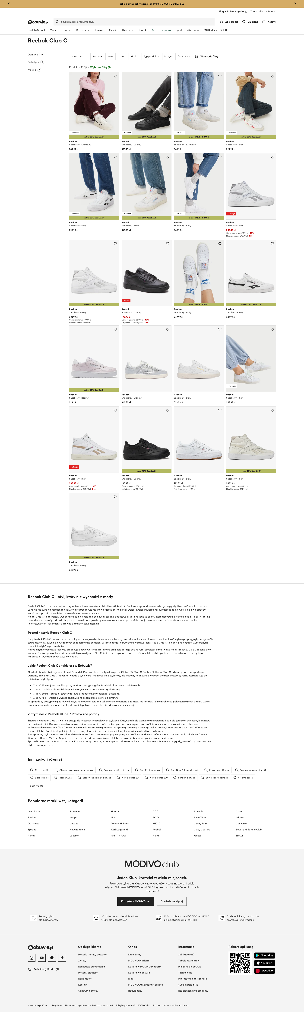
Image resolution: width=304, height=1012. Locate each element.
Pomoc (272, 11)
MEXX (156, 823)
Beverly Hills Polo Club (249, 829)
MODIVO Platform (138, 960)
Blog (221, 11)
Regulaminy (135, 990)
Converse (241, 823)
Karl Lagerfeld (119, 829)
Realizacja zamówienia (91, 966)
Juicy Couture (202, 829)
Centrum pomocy (88, 990)
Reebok (157, 829)
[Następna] (295, 4)
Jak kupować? (186, 954)
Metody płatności (88, 972)
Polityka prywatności (102, 1005)
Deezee (74, 823)
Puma (31, 835)
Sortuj (74, 56)
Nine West (200, 817)
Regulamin (57, 1005)
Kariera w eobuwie (139, 972)
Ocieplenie (183, 56)
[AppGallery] (264, 971)
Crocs (239, 811)
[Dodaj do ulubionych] (115, 76)
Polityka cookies (161, 1005)
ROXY (156, 817)
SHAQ (239, 835)
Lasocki (198, 811)
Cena (122, 56)
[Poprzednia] (9, 4)
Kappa (73, 817)
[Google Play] (264, 955)
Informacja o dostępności (192, 978)
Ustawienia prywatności (77, 1005)
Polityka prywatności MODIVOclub (133, 1005)
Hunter (115, 811)
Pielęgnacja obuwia (189, 966)
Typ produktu (151, 56)
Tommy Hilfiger (120, 823)
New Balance (77, 829)
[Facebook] (52, 958)
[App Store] (264, 963)
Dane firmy (134, 954)
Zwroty (82, 960)
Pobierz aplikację (237, 11)
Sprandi (32, 829)
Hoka (156, 835)
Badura (32, 817)
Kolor (111, 56)
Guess (197, 835)
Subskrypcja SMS (188, 984)
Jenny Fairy (200, 823)
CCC (155, 811)
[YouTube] (42, 958)
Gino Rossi (34, 811)
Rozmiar (97, 56)
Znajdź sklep (257, 11)
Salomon (75, 811)
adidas (240, 817)
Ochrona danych (180, 1005)
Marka (134, 56)
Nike (113, 817)
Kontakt (82, 984)
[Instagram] (31, 958)
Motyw (168, 56)
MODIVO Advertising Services (145, 984)
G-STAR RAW (118, 835)
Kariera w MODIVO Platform (144, 966)
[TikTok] (62, 958)
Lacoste (74, 835)
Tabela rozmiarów (188, 960)
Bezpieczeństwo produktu (193, 990)
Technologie (185, 972)
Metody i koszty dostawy (92, 954)
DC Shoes (33, 823)
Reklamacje (85, 978)
